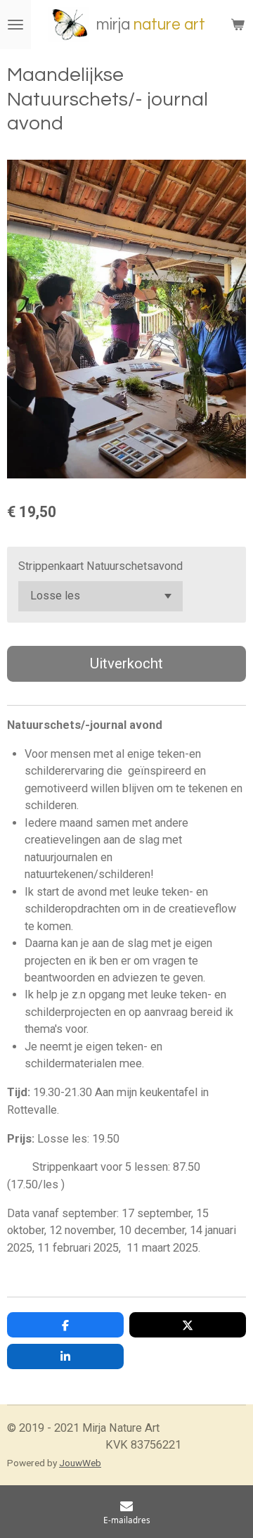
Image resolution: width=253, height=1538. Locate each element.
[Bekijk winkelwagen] (237, 24)
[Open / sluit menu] (15, 24)
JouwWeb (80, 1462)
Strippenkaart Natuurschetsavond (100, 566)
